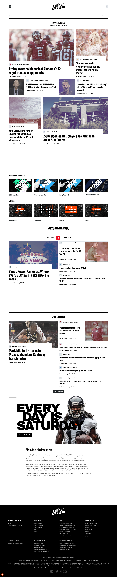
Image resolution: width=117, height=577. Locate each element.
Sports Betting (89, 520)
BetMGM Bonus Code (91, 523)
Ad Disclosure (104, 16)
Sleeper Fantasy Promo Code (67, 525)
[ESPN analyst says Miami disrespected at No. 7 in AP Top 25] (96, 251)
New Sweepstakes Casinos (66, 543)
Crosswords (37, 220)
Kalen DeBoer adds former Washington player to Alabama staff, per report (83, 347)
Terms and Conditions (61, 557)
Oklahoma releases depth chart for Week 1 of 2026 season (69, 330)
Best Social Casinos (64, 549)
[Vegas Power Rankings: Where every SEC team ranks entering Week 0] (33, 255)
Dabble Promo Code (64, 531)
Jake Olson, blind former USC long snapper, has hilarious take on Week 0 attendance (21, 135)
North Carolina (89, 529)
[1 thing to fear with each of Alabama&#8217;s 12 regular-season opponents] (41, 47)
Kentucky (87, 535)
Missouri (87, 527)
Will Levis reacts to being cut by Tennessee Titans (75, 371)
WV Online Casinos (14, 541)
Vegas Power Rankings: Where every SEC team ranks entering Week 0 (29, 275)
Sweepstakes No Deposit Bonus (67, 545)
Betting (35, 531)
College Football (38, 523)
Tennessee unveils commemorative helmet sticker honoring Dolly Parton (88, 68)
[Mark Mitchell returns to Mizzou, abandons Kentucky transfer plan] (33, 334)
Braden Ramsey (30, 90)
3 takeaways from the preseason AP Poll (72, 268)
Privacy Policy (51, 557)
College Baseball (38, 527)
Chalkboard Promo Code (65, 535)
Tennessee (88, 533)
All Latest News (58, 391)
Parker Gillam (63, 387)
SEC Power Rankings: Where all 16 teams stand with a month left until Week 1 (82, 279)
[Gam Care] (56, 571)
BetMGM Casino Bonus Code (15, 543)
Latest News (37, 520)
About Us (10, 523)
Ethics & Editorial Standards (15, 525)
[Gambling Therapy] (63, 571)
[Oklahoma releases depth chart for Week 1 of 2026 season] (96, 331)
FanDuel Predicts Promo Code (41, 551)
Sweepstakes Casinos (66, 541)
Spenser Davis (13, 362)
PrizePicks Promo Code (65, 523)
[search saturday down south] (107, 6)
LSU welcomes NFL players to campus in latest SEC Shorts (69, 138)
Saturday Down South (14, 520)
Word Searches (13, 220)
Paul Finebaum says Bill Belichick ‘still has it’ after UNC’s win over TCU (41, 86)
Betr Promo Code (63, 533)
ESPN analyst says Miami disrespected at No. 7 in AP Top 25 (70, 251)
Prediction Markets (39, 541)
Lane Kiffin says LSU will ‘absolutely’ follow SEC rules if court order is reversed (92, 87)
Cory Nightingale (13, 76)
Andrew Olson (13, 143)
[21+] (51, 571)
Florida (87, 531)
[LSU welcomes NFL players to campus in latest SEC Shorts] (75, 115)
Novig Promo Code (64, 195)
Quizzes (87, 220)
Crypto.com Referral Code (92, 194)
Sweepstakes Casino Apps (66, 547)
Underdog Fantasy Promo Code (67, 529)
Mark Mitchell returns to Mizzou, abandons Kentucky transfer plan (27, 354)
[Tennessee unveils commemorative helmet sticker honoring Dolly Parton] (92, 45)
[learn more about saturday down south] (58, 419)
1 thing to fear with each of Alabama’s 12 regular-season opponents (35, 71)
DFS (35, 529)
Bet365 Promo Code (90, 525)
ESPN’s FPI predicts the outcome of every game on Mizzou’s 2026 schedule (80, 382)
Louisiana (87, 537)
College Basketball (38, 525)
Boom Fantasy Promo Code (66, 527)
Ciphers (61, 220)
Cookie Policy (70, 557)
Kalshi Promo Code (14, 195)
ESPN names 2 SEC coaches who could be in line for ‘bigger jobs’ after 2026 (82, 358)
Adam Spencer (63, 271)
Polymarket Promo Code (40, 195)
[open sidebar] (10, 6)
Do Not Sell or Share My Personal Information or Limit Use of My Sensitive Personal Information (58, 567)
